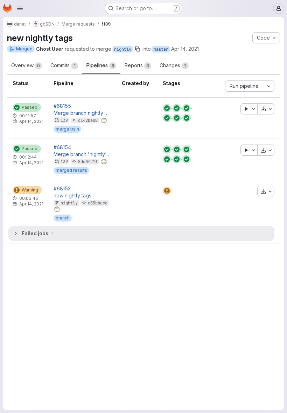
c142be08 (88, 120)
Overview (25, 65)
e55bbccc (97, 203)
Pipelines (100, 65)
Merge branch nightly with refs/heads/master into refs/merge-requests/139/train (82, 113)
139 (64, 120)
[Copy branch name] (137, 49)
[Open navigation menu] (20, 8)
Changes (173, 65)
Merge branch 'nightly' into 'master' (82, 154)
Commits (63, 65)
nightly (122, 49)
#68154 (62, 147)
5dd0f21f (88, 161)
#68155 (62, 106)
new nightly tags (72, 195)
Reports (137, 65)
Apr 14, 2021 (185, 49)
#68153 (62, 188)
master (161, 49)
